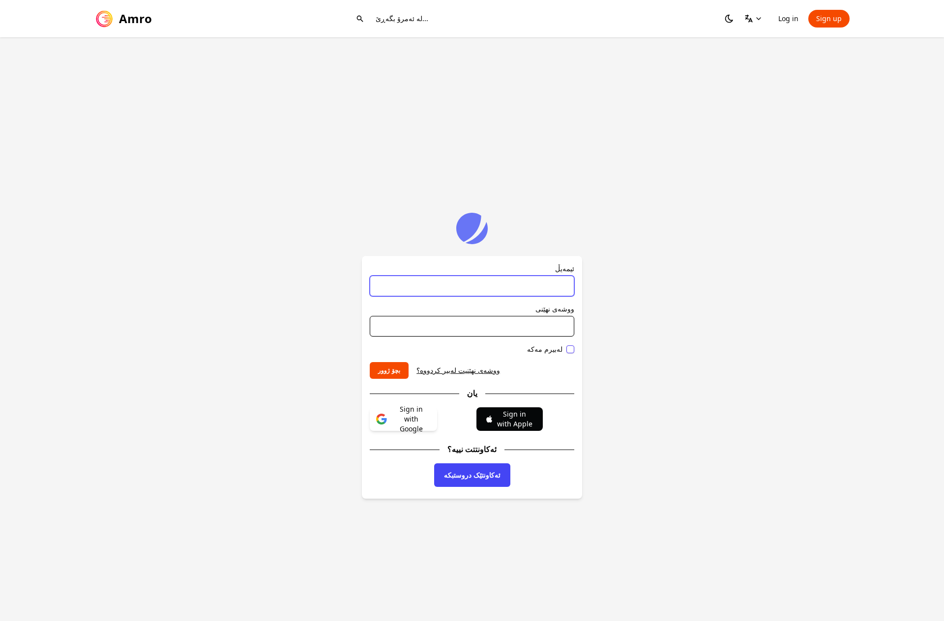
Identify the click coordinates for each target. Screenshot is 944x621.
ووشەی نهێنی (554, 308)
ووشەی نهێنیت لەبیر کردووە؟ (458, 370)
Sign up (829, 18)
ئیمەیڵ (564, 268)
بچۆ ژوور (389, 370)
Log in (788, 18)
